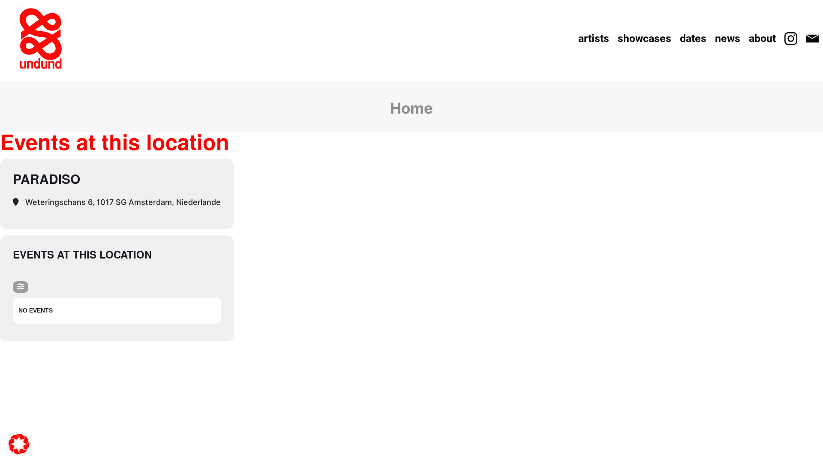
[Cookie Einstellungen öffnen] (19, 449)
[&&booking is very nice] (41, 38)
